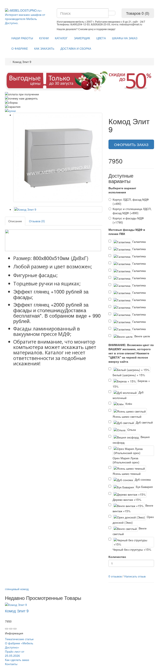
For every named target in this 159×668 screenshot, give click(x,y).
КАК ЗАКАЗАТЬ (44, 48)
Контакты (11, 664)
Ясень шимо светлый (127, 416)
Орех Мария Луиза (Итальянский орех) (126, 460)
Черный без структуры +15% (132, 549)
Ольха (131, 429)
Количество (117, 557)
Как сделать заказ (17, 660)
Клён (128, 403)
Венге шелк (142, 336)
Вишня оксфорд (131, 439)
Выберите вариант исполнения (122, 190)
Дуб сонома (142, 479)
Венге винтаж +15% (133, 508)
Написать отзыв (135, 576)
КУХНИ (44, 38)
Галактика (138, 241)
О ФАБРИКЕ (19, 48)
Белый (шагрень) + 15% (129, 375)
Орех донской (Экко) (133, 519)
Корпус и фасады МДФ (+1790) (128, 220)
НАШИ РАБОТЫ (22, 38)
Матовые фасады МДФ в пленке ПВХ (126, 231)
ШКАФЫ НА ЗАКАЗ (124, 38)
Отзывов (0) (37, 221)
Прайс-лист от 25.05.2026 (14, 653)
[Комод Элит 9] (57, 157)
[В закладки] (10, 628)
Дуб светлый (144, 422)
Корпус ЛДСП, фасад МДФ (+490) (131, 201)
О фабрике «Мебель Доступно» (19, 645)
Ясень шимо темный (127, 474)
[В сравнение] (15, 628)
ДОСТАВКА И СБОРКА (75, 48)
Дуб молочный (128, 395)
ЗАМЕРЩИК (82, 38)
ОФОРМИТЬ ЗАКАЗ (131, 144)
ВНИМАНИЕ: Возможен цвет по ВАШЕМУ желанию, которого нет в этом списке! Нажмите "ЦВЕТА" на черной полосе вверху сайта (131, 353)
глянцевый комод (17, 589)
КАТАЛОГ (61, 38)
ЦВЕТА (101, 38)
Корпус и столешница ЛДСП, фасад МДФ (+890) (132, 211)
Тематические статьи (19, 639)
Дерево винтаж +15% (127, 499)
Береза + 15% (131, 383)
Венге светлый (130, 531)
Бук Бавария (144, 486)
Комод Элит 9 (17, 610)
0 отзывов (115, 576)
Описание (15, 221)
